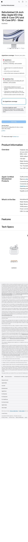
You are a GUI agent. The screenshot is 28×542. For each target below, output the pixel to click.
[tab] (10, 48)
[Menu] (26, 2)
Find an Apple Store (14, 411)
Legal (26, 417)
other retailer (22, 411)
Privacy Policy (5, 417)
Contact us (16, 136)
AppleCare (23, 186)
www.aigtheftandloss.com (7, 315)
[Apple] (2, 376)
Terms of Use (11, 417)
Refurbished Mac (8, 376)
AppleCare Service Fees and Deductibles (11, 354)
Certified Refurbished (7, 5)
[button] (19, 2)
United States (4, 413)
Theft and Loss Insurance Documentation (18, 338)
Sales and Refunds (19, 417)
